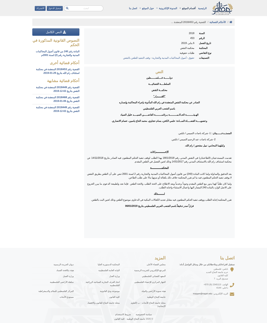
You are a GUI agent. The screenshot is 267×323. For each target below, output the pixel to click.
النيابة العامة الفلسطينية (109, 270)
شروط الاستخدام (123, 314)
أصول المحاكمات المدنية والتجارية (169, 58)
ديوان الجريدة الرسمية (64, 264)
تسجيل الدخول (54, 8)
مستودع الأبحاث (67, 297)
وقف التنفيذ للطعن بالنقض (136, 58)
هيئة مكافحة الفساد (65, 270)
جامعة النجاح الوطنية (156, 297)
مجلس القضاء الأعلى (156, 264)
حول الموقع (147, 8)
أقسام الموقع (188, 8)
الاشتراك (40, 8)
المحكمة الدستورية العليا (109, 264)
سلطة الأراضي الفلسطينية (62, 282)
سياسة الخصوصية (144, 314)
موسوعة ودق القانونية (110, 291)
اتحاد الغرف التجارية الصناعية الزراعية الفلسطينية (103, 283)
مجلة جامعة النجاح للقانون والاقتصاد (103, 303)
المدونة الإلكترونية (167, 8)
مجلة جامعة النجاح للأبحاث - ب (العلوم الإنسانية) (148, 304)
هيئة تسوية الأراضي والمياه (154, 291)
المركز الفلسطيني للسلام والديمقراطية (56, 291)
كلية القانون (114, 297)
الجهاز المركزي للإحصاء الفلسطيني (150, 282)
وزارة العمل (68, 276)
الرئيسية (202, 8)
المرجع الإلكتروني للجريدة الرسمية (150, 270)
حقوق (191, 58)
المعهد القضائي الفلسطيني (154, 276)
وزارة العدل (114, 276)
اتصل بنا (133, 8)
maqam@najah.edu (202, 293)
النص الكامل (54, 32)
